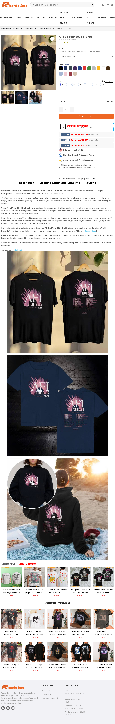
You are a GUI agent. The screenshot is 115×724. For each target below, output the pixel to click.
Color (64, 64)
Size (61, 81)
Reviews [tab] (91, 183)
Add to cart (87, 116)
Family (28, 18)
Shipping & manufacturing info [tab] (60, 183)
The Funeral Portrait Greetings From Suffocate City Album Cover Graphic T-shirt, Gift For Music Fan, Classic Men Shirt (103, 666)
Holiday (52, 18)
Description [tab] (26, 183)
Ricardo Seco (90, 231)
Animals (39, 18)
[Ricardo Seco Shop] (14, 4)
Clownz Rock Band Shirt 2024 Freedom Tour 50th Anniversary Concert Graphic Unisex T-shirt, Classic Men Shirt (57, 666)
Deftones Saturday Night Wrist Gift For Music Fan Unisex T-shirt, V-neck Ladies (80, 633)
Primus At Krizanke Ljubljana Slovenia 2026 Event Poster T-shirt (34, 591)
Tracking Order (48, 694)
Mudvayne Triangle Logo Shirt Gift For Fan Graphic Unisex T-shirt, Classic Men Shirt (34, 666)
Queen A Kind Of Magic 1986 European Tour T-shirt (57, 591)
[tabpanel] (57, 374)
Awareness (78, 18)
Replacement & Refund (51, 698)
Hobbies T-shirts (15, 28)
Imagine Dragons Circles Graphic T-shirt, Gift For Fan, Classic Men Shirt (11, 666)
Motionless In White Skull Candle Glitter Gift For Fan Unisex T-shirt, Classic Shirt (57, 633)
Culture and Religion (64, 18)
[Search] (91, 4)
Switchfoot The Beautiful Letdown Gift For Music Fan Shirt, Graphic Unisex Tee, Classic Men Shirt (103, 633)
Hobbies (8, 18)
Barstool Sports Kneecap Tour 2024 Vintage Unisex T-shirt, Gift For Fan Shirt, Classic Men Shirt (80, 666)
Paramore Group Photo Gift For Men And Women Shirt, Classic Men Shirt (34, 633)
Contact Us (46, 691)
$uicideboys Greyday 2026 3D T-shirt (103, 591)
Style (61, 48)
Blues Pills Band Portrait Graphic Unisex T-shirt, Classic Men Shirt (11, 633)
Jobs (18, 18)
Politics (102, 18)
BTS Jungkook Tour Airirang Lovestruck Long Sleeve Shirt (11, 591)
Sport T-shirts (90, 18)
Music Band (44, 28)
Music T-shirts (31, 28)
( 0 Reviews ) (72, 39)
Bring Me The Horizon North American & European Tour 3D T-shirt (80, 591)
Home (4, 28)
